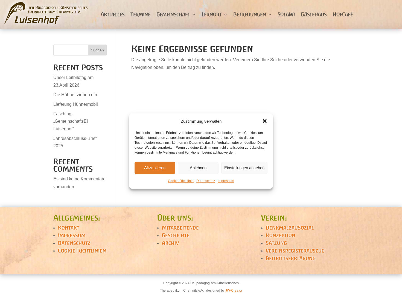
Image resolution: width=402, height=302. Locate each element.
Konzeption (280, 235)
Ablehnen (198, 167)
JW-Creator (233, 290)
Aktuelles (112, 14)
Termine (140, 14)
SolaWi (286, 14)
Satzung (276, 243)
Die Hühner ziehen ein (75, 94)
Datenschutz (205, 181)
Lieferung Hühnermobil (75, 104)
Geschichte (176, 235)
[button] (264, 121)
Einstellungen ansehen (244, 167)
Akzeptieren (154, 167)
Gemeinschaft (173, 14)
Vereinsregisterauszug (295, 251)
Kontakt (68, 228)
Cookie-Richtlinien (82, 251)
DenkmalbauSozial (290, 228)
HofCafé (343, 14)
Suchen (97, 50)
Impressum (226, 181)
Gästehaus (314, 14)
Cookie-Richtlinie (181, 181)
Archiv (170, 243)
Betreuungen (249, 14)
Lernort (212, 14)
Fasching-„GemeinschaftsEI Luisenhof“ (70, 121)
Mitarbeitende (180, 228)
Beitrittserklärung (291, 258)
